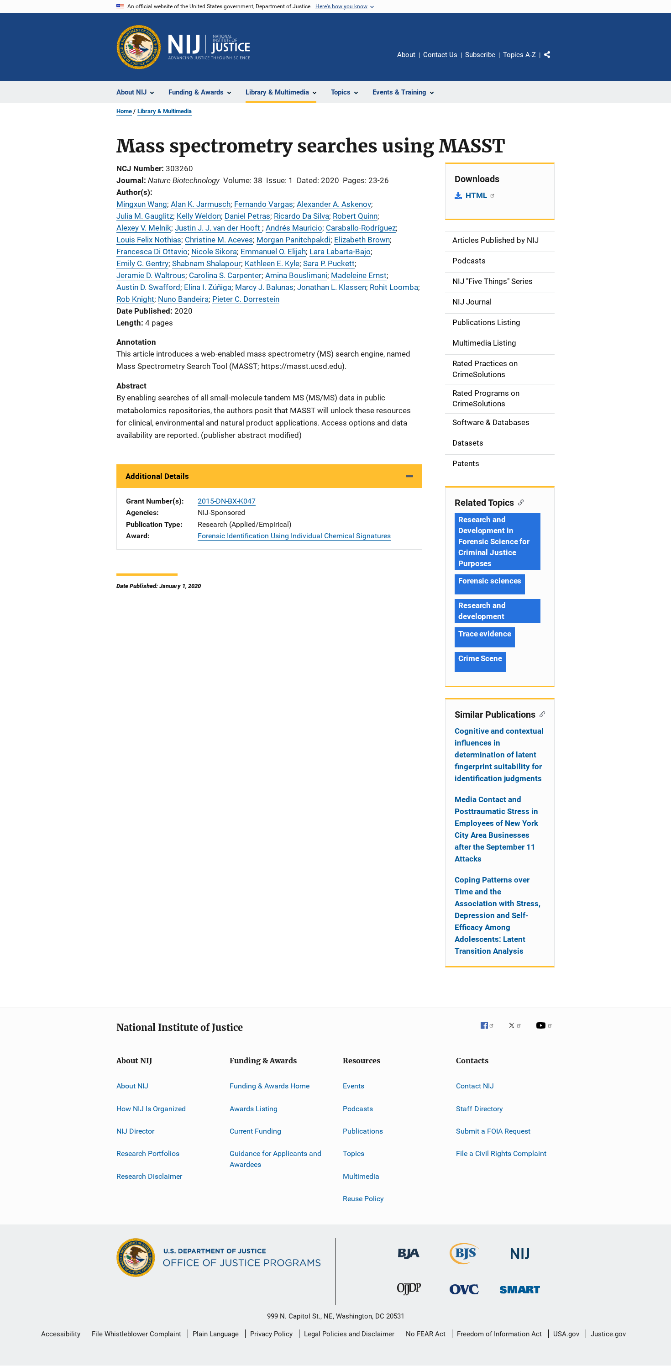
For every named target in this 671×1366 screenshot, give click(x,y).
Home (124, 111)
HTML (477, 195)
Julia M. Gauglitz (144, 216)
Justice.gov (608, 1334)
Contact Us (440, 55)
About (406, 55)
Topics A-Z (519, 55)
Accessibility (60, 1334)
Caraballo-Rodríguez (361, 227)
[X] (518, 1032)
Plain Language (216, 1334)
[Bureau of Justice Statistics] (464, 1266)
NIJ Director (135, 1131)
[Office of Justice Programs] (138, 47)
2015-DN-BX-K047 (227, 501)
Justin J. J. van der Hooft (218, 227)
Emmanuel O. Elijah (273, 251)
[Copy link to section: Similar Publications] (540, 713)
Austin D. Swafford (148, 287)
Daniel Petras (247, 216)
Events (353, 1086)
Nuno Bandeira (183, 299)
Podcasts (358, 1108)
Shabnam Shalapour (206, 263)
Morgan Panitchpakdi (293, 239)
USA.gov (566, 1334)
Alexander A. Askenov (334, 204)
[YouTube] (545, 1032)
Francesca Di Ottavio (152, 251)
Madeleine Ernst (359, 275)
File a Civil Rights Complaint (501, 1153)
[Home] (209, 47)
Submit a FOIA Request (493, 1131)
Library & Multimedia (164, 111)
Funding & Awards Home (269, 1086)
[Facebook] (491, 1032)
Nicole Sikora (214, 251)
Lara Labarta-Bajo (340, 251)
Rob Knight (135, 299)
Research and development (482, 611)
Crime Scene (480, 658)
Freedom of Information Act (499, 1334)
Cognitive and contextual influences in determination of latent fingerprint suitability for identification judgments (499, 754)
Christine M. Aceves (219, 239)
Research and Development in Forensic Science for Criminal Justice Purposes (493, 541)
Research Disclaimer (149, 1176)
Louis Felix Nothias (148, 239)
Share (554, 61)
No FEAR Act (426, 1334)
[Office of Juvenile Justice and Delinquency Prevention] (409, 1297)
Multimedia (361, 1176)
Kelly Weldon (199, 216)
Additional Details (157, 476)
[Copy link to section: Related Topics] (519, 501)
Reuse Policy (363, 1198)
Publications (363, 1131)
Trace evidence (484, 633)
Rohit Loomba (394, 287)
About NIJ (132, 1086)
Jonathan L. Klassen (331, 287)
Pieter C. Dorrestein (245, 299)
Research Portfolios (147, 1153)
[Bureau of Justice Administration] (408, 1260)
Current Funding (255, 1131)
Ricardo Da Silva (301, 216)
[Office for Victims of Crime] (464, 1296)
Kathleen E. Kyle (272, 263)
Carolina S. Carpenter (225, 275)
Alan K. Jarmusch (201, 204)
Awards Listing (254, 1108)
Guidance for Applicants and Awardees (275, 1159)
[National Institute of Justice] (520, 1261)
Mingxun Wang (141, 204)
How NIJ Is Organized (151, 1108)
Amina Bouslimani (296, 275)
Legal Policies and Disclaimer (349, 1334)
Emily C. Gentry (142, 263)
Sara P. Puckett (329, 263)
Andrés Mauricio (294, 227)
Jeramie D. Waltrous (150, 275)
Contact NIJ (475, 1086)
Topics (353, 1153)
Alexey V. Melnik (143, 227)
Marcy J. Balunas (264, 287)
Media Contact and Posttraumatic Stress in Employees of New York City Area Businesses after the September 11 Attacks (496, 829)
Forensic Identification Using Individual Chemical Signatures (294, 535)
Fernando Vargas (263, 204)
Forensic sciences (489, 580)
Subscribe (480, 55)
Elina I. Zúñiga (207, 287)
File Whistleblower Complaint (136, 1334)
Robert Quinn (355, 216)
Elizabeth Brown (362, 239)
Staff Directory (479, 1108)
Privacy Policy (271, 1334)
